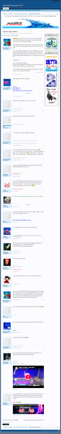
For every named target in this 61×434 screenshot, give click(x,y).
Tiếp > (17, 35)
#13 (43, 271)
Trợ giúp (45, 430)
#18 (43, 347)
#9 (43, 206)
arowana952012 (6, 88)
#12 (43, 253)
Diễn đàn (6, 8)
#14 (43, 283)
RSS (58, 430)
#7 (43, 176)
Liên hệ (42, 430)
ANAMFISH (5, 252)
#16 (43, 314)
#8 (43, 191)
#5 (43, 145)
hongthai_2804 (6, 331)
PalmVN (5, 205)
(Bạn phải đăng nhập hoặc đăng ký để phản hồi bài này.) (34, 420)
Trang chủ (50, 430)
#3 (43, 110)
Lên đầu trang (55, 430)
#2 (43, 96)
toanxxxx (5, 285)
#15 (43, 299)
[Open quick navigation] (57, 13)
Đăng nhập (56, 1)
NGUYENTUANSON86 (7, 126)
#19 (43, 389)
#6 (43, 159)
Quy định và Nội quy (50, 432)
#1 (43, 74)
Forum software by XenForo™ (11, 432)
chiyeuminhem (6, 142)
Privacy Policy (57, 432)
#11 (43, 238)
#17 (43, 332)
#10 (43, 222)
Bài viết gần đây (5, 10)
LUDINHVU (5, 174)
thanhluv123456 (6, 159)
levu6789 (5, 267)
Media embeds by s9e (27, 432)
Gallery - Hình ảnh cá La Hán (13, 33)
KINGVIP (5, 403)
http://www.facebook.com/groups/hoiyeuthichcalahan (25, 403)
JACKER (5, 236)
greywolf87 (5, 362)
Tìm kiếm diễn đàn (13, 10)
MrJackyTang (26, 33)
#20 (43, 415)
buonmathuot (6, 110)
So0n (4, 221)
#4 (43, 124)
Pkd (4, 316)
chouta (4, 190)
